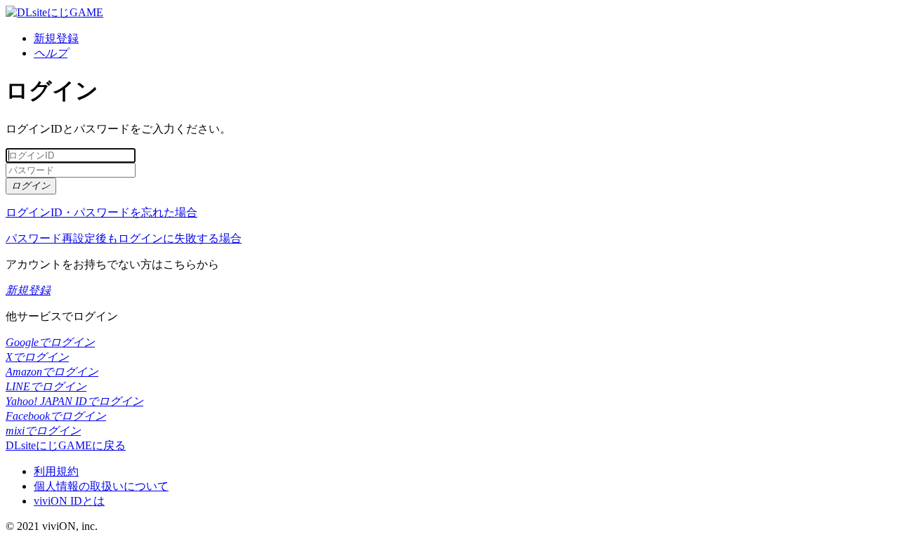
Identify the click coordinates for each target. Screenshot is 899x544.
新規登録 (56, 38)
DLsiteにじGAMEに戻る (66, 445)
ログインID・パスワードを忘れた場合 (101, 212)
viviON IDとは (69, 501)
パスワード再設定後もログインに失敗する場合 (124, 238)
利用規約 (56, 471)
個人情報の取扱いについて (101, 486)
